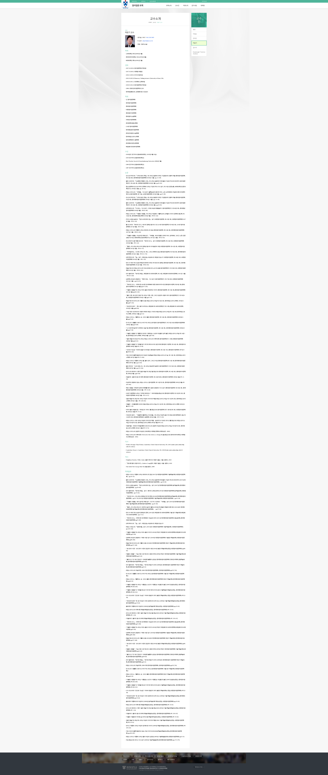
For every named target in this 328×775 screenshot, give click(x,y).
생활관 (140, 759)
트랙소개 (168, 5)
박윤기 (195, 43)
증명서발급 (160, 756)
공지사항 (194, 5)
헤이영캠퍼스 (171, 759)
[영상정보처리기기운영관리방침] (158, 768)
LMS (133, 759)
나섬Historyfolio (186, 756)
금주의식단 (150, 759)
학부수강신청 (149, 756)
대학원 (203, 5)
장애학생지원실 (172, 756)
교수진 (177, 5)
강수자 (195, 47)
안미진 (195, 38)
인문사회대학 (153, 1)
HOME (150, 22)
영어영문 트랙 (137, 5)
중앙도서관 (198, 756)
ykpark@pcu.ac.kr (147, 40)
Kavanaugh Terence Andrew (199, 53)
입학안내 (143, 1)
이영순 (195, 34)
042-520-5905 (150, 37)
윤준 (194, 29)
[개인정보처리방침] (144, 768)
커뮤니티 (185, 5)
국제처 (125, 759)
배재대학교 (134, 1)
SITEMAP (204, 1)
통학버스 (160, 759)
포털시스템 (137, 756)
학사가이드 (126, 756)
